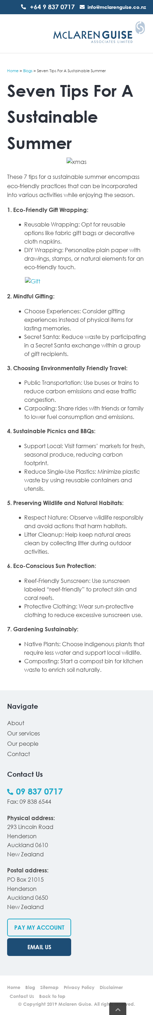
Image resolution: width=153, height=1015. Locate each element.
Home (13, 70)
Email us (39, 947)
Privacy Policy (79, 987)
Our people (22, 743)
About (15, 723)
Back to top (52, 996)
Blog (30, 987)
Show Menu (11, 33)
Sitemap (49, 987)
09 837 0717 (39, 791)
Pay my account (39, 927)
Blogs (27, 70)
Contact (18, 754)
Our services (23, 733)
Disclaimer (111, 987)
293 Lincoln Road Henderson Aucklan (30, 836)
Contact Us (22, 996)
